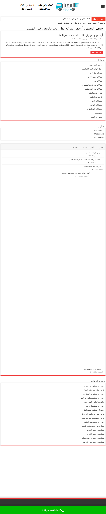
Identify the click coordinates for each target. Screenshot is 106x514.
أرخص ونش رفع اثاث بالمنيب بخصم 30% (81, 35)
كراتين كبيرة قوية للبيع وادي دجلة (92, 414)
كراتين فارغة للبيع (96, 97)
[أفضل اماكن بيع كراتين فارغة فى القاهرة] (97, 269)
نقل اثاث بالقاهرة (96, 105)
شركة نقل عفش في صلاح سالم (93, 438)
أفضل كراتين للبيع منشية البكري (93, 410)
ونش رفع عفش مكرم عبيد (95, 406)
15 (85, 155)
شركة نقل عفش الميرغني (95, 430)
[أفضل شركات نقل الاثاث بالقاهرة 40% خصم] (103, 159)
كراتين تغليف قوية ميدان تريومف (92, 418)
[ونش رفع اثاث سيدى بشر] (103, 369)
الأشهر (92, 147)
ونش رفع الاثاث (82, 39)
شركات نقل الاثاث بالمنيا (93, 89)
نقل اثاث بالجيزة (96, 101)
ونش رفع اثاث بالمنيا (93, 153)
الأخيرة (101, 147)
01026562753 (99, 134)
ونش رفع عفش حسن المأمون (93, 422)
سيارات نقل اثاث (96, 73)
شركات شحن (97, 81)
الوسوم (75, 147)
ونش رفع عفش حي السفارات (93, 394)
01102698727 (99, 130)
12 (88, 162)
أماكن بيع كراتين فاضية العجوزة (93, 402)
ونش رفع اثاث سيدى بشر (92, 369)
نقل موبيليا (98, 113)
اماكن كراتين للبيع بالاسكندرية (91, 69)
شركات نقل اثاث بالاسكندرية (92, 85)
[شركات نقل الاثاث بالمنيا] (103, 166)
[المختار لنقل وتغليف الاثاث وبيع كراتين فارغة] (53, 7)
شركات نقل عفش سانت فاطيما (93, 426)
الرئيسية (102, 23)
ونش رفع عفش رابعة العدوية (94, 386)
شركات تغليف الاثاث (95, 77)
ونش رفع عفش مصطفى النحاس (92, 398)
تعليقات (84, 147)
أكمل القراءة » (96, 52)
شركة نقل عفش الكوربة (95, 434)
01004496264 (99, 137)
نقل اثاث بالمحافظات (94, 109)
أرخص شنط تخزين (95, 65)
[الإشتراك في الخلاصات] (1, 28)
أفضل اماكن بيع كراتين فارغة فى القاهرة (76, 19)
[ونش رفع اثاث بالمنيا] (103, 153)
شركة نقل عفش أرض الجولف (93, 442)
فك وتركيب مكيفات (95, 93)
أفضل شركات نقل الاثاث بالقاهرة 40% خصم (85, 160)
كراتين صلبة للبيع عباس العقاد (93, 390)
